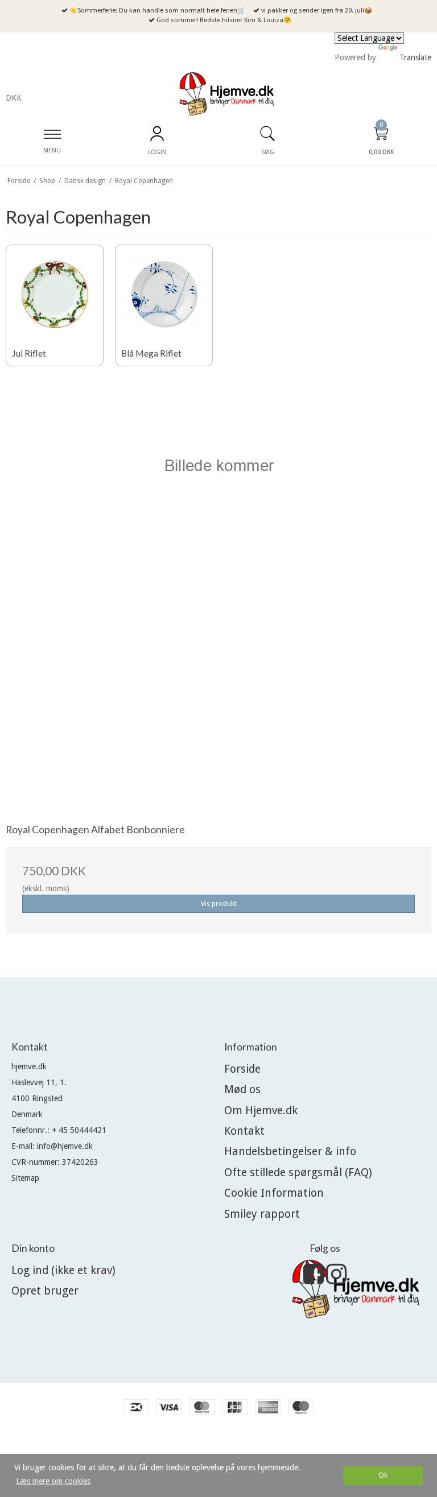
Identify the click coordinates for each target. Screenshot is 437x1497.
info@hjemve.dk (65, 1146)
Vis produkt (219, 904)
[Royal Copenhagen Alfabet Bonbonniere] (218, 595)
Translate (415, 57)
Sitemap (25, 1177)
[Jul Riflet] (54, 293)
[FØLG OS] (313, 1279)
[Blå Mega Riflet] (164, 293)
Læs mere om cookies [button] (53, 1481)
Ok (382, 1475)
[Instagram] (336, 1279)
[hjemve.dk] (226, 94)
